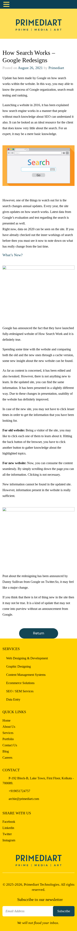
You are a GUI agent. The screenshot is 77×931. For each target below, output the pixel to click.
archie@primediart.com (23, 799)
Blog (5, 751)
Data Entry (13, 699)
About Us (8, 726)
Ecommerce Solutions (20, 683)
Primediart (56, 68)
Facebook (8, 821)
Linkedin (8, 828)
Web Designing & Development (27, 658)
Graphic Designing (18, 666)
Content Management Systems (26, 674)
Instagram (8, 840)
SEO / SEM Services (19, 691)
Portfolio (8, 739)
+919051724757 (19, 791)
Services (7, 733)
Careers (7, 757)
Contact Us (9, 745)
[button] (7, 4)
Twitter (7, 834)
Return (38, 633)
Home (6, 720)
